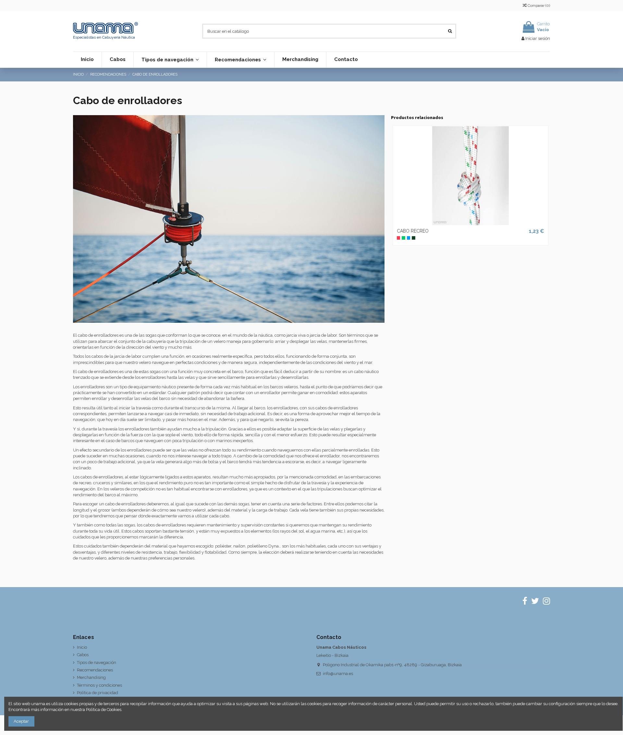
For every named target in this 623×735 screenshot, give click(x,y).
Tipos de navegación (96, 662)
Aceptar (21, 721)
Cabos (83, 654)
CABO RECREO (413, 231)
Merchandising (91, 677)
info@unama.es (338, 673)
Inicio (82, 647)
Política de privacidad (97, 692)
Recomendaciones (95, 670)
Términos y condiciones (99, 685)
